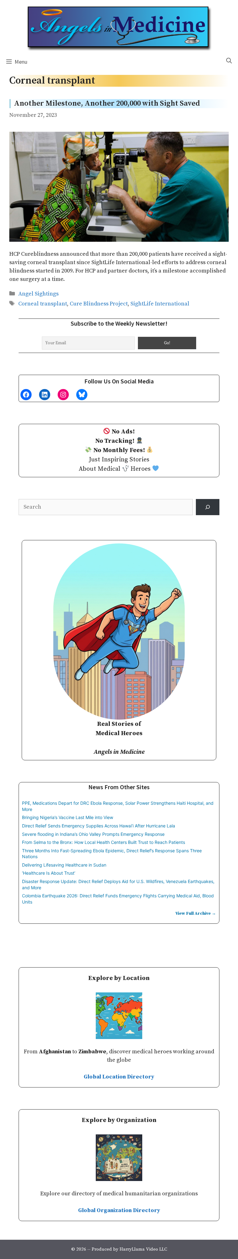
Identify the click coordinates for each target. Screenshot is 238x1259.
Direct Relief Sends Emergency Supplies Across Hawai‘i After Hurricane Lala (98, 825)
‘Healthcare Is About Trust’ (48, 873)
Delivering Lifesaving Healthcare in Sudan (64, 865)
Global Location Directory (119, 1076)
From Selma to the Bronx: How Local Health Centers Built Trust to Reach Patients (103, 842)
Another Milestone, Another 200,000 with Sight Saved (107, 103)
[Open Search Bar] (229, 61)
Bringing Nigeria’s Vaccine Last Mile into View (67, 817)
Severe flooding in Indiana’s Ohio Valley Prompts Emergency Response (93, 834)
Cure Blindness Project (99, 303)
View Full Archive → (195, 913)
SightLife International (159, 303)
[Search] (207, 507)
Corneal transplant (42, 303)
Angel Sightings (38, 293)
